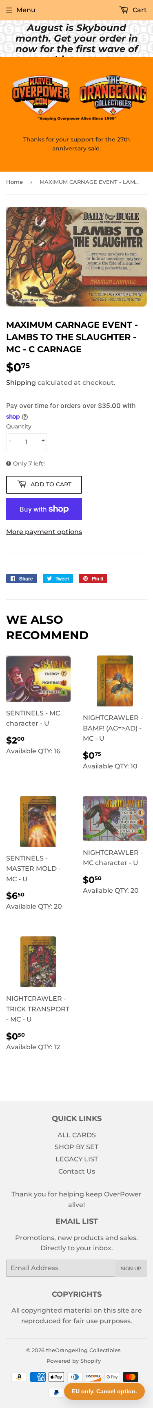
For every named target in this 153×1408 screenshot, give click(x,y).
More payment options (44, 532)
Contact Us (76, 1171)
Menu (25, 10)
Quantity (18, 426)
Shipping (21, 382)
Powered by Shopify (74, 1360)
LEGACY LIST (76, 1159)
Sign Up (131, 1268)
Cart (139, 10)
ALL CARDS (77, 1135)
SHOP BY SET (76, 1147)
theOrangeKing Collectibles (83, 1350)
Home (14, 182)
